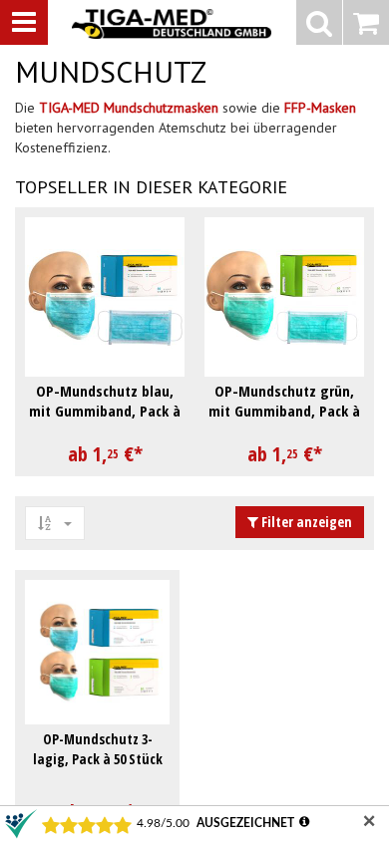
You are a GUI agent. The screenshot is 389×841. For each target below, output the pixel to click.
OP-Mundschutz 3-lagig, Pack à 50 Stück (98, 748)
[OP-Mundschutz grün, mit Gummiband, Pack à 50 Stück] (284, 297)
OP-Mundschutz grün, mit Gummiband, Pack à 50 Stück (284, 410)
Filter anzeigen (305, 521)
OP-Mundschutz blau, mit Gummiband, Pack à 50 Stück (105, 410)
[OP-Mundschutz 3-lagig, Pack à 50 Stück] (97, 652)
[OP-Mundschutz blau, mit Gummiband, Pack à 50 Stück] (105, 297)
